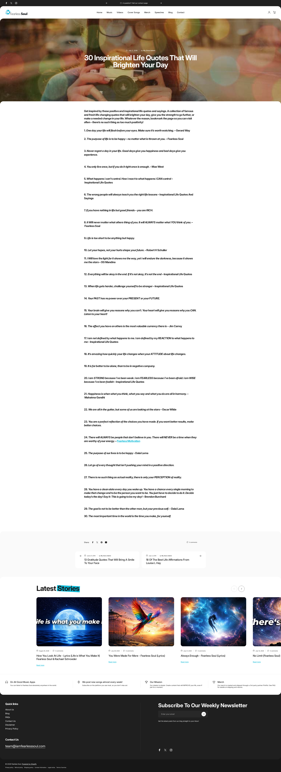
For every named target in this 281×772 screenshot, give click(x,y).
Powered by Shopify (29, 764)
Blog (7, 713)
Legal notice (51, 767)
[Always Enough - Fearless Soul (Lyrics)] (213, 621)
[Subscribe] (204, 714)
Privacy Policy (11, 729)
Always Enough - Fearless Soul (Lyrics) (203, 655)
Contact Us (10, 721)
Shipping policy (28, 767)
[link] (25, 746)
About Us (9, 709)
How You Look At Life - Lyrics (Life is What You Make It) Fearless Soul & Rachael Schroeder (68, 657)
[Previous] (106, 3)
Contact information (40, 767)
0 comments (193, 542)
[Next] (161, 3)
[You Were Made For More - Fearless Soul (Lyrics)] (141, 621)
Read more (40, 665)
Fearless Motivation (128, 441)
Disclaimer (10, 725)
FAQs (7, 717)
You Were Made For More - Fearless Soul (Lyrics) (137, 655)
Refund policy (19, 767)
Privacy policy (9, 767)
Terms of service (61, 767)
